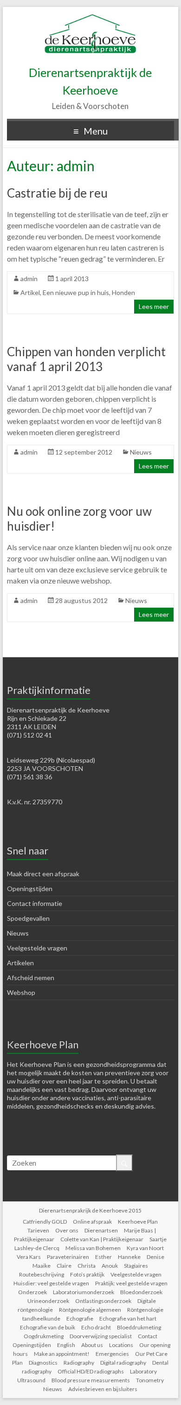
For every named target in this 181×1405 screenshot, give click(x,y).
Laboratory (143, 1371)
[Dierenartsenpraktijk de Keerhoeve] (90, 18)
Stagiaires (136, 1265)
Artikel (30, 292)
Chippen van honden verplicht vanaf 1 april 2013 (86, 359)
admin (29, 278)
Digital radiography (123, 1362)
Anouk (110, 1265)
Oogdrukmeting (44, 1336)
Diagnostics (43, 1362)
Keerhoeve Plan (138, 1221)
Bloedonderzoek (141, 1292)
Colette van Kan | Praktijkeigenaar (101, 1239)
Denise (155, 1256)
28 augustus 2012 (81, 600)
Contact (147, 1336)
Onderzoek (32, 1292)
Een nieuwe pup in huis (76, 292)
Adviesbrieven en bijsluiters (102, 1389)
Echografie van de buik (47, 1327)
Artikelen (20, 963)
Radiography (79, 1362)
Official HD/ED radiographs (91, 1371)
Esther (103, 1256)
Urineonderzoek (48, 1300)
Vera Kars (29, 1256)
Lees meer (154, 306)
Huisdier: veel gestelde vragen (51, 1283)
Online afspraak (92, 1221)
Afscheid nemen (30, 978)
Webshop (21, 992)
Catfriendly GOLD (45, 1221)
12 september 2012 (83, 452)
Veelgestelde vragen (37, 948)
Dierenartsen (101, 1230)
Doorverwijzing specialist (101, 1336)
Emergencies (112, 1353)
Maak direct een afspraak (43, 874)
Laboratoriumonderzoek (83, 1292)
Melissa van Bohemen (93, 1248)
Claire (64, 1265)
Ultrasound (31, 1380)
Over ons (66, 1230)
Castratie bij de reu (57, 193)
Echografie (79, 1318)
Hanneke (129, 1256)
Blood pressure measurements (91, 1380)
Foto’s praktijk (87, 1274)
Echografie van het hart (127, 1318)
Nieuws (141, 452)
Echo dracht (96, 1327)
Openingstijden (29, 888)
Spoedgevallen (28, 918)
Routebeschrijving (41, 1274)
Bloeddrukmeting (139, 1327)
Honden (123, 292)
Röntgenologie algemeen (90, 1309)
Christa (87, 1265)
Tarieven (38, 1230)
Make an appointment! (62, 1353)
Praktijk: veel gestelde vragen (131, 1283)
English (66, 1344)
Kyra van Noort (145, 1248)
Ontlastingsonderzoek (103, 1300)
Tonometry (150, 1380)
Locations (121, 1344)
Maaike (41, 1265)
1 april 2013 (72, 278)
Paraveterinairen (68, 1256)
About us (92, 1344)
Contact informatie (34, 903)
